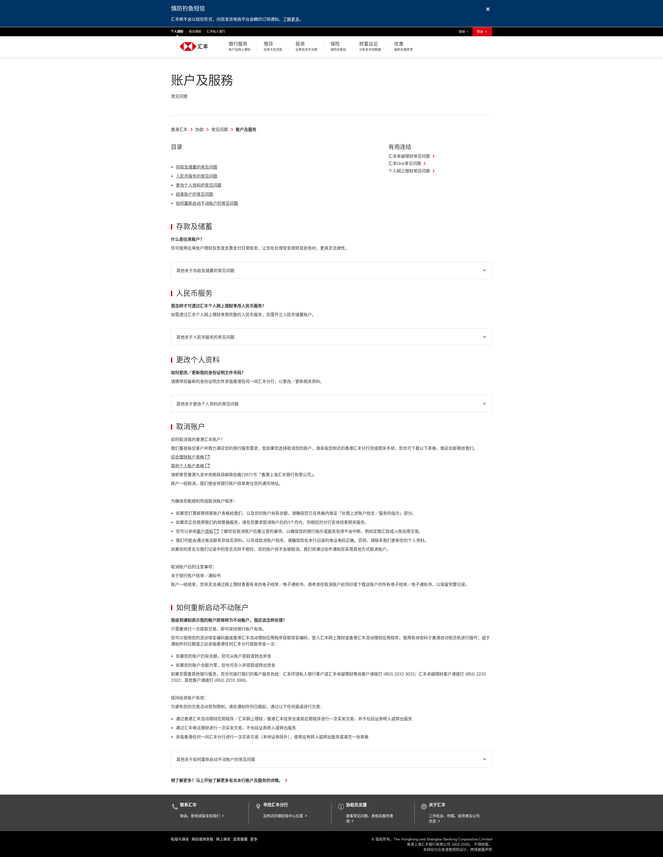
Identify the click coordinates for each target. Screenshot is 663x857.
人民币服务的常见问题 (196, 176)
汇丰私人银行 (216, 31)
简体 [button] (465, 32)
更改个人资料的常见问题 (198, 185)
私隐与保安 (180, 839)
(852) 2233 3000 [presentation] (230, 680)
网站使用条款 (202, 839)
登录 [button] (480, 32)
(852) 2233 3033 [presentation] (399, 674)
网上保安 (223, 839)
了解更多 (291, 19)
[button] (331, 270)
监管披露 (240, 839)
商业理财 (195, 31)
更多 (253, 839)
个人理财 (177, 31)
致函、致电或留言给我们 (200, 816)
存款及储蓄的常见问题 (196, 167)
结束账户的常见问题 (194, 194)
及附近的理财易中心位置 (283, 816)
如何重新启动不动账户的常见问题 (207, 203)
